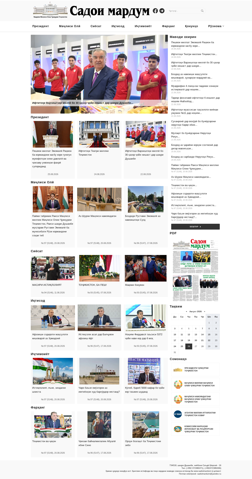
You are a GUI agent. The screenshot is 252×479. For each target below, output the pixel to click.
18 (182, 340)
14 (202, 334)
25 (182, 346)
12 (189, 334)
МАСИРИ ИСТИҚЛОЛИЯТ (47, 285)
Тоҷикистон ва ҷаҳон (44, 441)
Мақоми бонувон (134, 285)
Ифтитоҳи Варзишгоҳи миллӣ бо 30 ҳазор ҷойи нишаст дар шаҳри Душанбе (144, 155)
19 (189, 340)
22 (209, 340)
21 (202, 340)
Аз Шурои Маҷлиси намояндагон (97, 216)
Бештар (194, 227)
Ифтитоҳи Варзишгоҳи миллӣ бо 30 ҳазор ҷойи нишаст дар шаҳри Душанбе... (82, 102)
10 (175, 334)
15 (209, 334)
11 (182, 334)
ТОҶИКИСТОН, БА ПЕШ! (93, 285)
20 (196, 340)
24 (175, 346)
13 (196, 334)
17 (175, 340)
